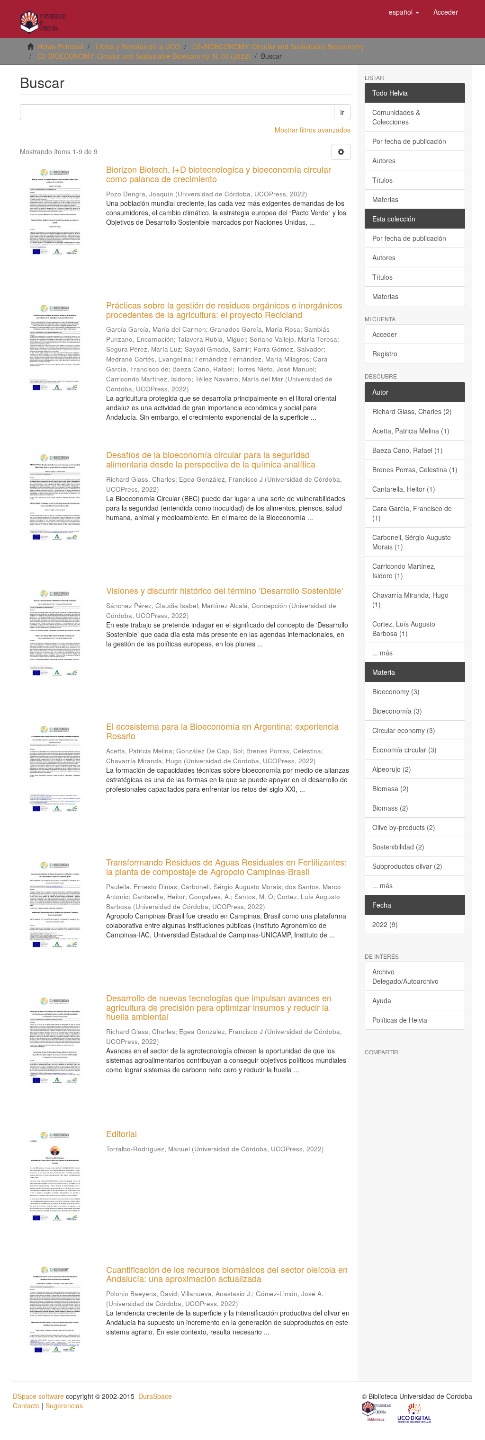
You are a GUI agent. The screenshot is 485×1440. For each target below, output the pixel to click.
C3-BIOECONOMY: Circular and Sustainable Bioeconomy (278, 46)
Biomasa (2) (390, 788)
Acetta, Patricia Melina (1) (410, 430)
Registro (384, 353)
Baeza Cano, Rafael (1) (407, 450)
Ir (342, 112)
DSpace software (38, 1396)
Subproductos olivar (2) (407, 866)
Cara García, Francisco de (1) (412, 513)
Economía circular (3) (404, 749)
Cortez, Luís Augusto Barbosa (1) (403, 628)
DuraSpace (155, 1396)
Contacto (26, 1405)
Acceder (384, 334)
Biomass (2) (390, 808)
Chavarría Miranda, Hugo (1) (410, 599)
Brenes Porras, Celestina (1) (415, 469)
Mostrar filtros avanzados (312, 129)
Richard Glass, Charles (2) (412, 411)
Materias (385, 199)
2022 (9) (385, 924)
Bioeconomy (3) (396, 691)
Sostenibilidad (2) (398, 846)
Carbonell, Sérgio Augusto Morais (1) (411, 541)
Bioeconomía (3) (397, 711)
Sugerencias (64, 1405)
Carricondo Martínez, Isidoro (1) (404, 570)
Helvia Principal (60, 46)
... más (382, 652)
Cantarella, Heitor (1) (403, 489)
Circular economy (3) (403, 730)
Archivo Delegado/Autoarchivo (405, 976)
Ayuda (381, 1000)
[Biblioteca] (377, 1412)
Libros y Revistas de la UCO (138, 46)
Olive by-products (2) (403, 827)
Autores (383, 160)
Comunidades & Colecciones (396, 116)
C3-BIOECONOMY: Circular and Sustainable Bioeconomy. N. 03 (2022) (144, 56)
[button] (404, 12)
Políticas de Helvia (399, 1020)
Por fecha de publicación (409, 141)
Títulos (382, 180)
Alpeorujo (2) (391, 769)
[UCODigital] (415, 1412)
